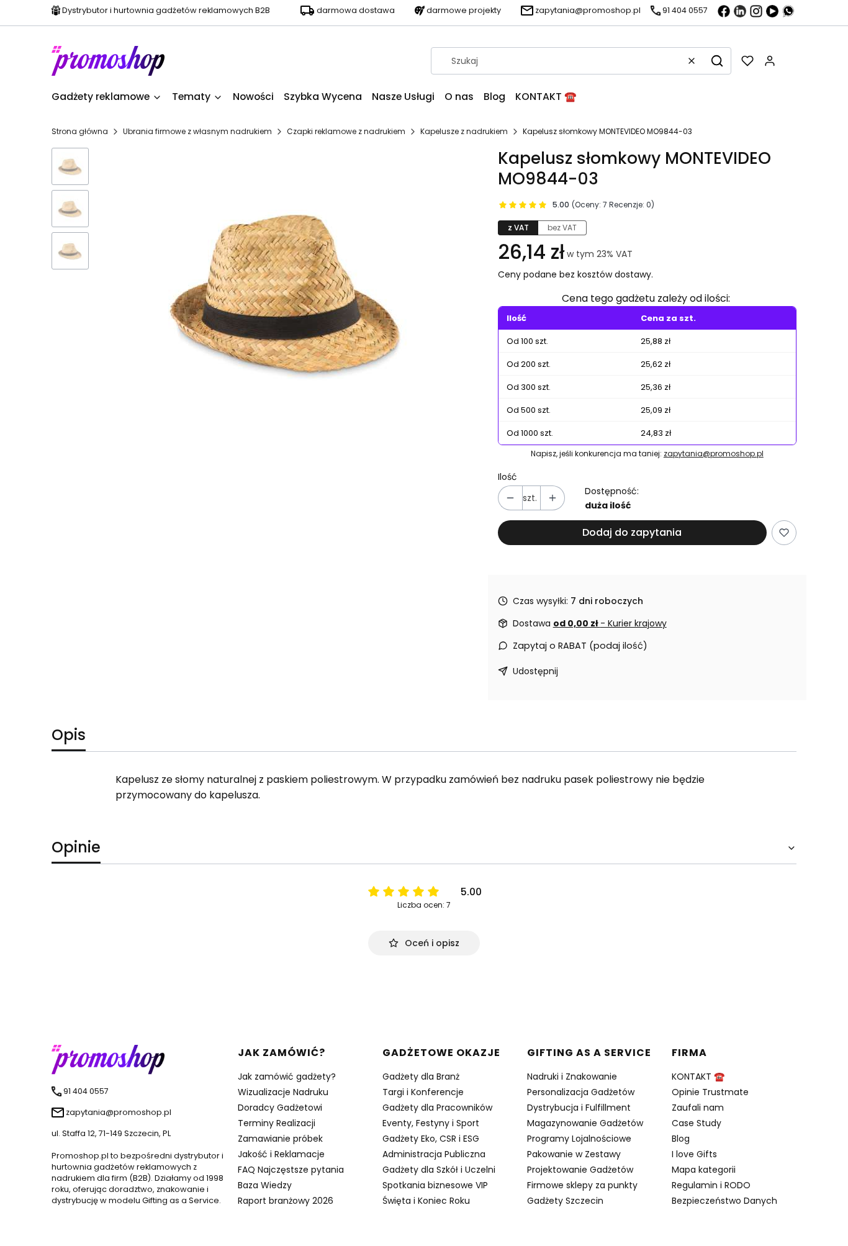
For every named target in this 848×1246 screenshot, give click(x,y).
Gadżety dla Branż (420, 1076)
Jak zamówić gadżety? (287, 1076)
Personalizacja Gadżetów (580, 1092)
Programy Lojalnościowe (579, 1138)
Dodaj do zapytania (632, 532)
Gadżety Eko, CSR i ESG (430, 1138)
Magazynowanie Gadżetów (585, 1123)
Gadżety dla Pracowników (437, 1107)
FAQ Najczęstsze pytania (291, 1169)
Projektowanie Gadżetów (580, 1169)
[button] (717, 60)
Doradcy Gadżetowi (280, 1107)
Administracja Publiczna (433, 1154)
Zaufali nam (698, 1107)
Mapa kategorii (704, 1169)
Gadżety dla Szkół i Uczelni (438, 1169)
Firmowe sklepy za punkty (582, 1185)
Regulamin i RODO (711, 1185)
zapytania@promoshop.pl (714, 453)
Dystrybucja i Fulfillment (579, 1107)
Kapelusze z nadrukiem (464, 131)
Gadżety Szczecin (565, 1200)
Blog (681, 1138)
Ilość (507, 477)
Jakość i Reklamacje (281, 1154)
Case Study (696, 1123)
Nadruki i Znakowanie (572, 1076)
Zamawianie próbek (280, 1138)
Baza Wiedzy (265, 1185)
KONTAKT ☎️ (698, 1076)
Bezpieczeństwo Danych (724, 1200)
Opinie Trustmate (710, 1092)
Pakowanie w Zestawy (574, 1154)
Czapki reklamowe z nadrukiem (346, 131)
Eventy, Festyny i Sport (430, 1123)
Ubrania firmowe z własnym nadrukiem (197, 131)
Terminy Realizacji (276, 1123)
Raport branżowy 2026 (285, 1200)
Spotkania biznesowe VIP (435, 1185)
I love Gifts (694, 1154)
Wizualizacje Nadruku (283, 1092)
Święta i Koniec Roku (426, 1200)
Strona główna (80, 131)
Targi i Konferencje (423, 1092)
